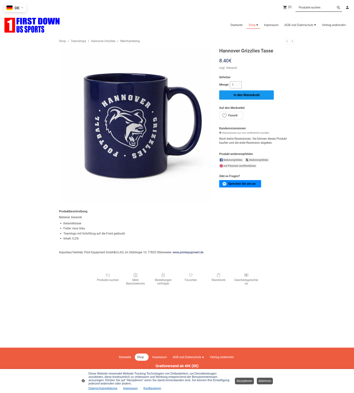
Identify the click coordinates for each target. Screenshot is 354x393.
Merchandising (130, 41)
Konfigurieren (152, 388)
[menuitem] (287, 41)
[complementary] (15, 8)
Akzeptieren (244, 380)
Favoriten (191, 280)
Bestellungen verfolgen (163, 281)
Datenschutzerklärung (102, 388)
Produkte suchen (108, 280)
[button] (231, 115)
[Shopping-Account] (347, 7)
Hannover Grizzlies (103, 41)
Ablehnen (264, 380)
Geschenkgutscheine (246, 281)
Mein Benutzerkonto (135, 281)
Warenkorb (218, 280)
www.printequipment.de (188, 252)
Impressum (130, 388)
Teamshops (78, 41)
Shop (62, 41)
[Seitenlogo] (32, 25)
